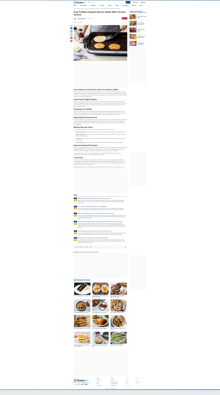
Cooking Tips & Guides (80, 8)
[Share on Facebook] (71, 28)
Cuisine (98, 383)
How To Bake (97, 8)
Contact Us (137, 377)
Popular (134, 5)
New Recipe (112, 379)
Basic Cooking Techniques (89, 8)
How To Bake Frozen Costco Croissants (88, 252)
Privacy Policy (128, 385)
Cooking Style (99, 385)
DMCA (127, 383)
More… (141, 5)
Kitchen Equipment (114, 167)
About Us (127, 377)
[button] (71, 41)
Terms (136, 383)
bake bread (103, 206)
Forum (136, 2)
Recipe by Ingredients (114, 381)
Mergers (127, 381)
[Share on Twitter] (71, 31)
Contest (136, 379)
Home (75, 8)
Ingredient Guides (113, 385)
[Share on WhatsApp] (71, 34)
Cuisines (110, 5)
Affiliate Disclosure (138, 381)
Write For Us (127, 379)
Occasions (101, 5)
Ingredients (93, 5)
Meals (97, 377)
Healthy (112, 377)
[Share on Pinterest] (124, 18)
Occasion (98, 381)
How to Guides (83, 5)
